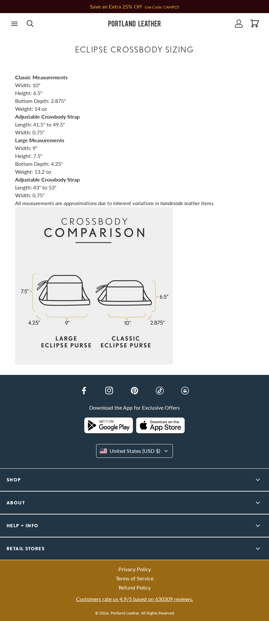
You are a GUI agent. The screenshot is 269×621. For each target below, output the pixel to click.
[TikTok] (160, 391)
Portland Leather (125, 613)
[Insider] (185, 391)
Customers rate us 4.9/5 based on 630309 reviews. (134, 599)
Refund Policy (135, 587)
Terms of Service (135, 578)
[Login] (238, 23)
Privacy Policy (134, 569)
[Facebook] (84, 391)
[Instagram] (109, 391)
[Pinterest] (134, 391)
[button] (14, 23)
